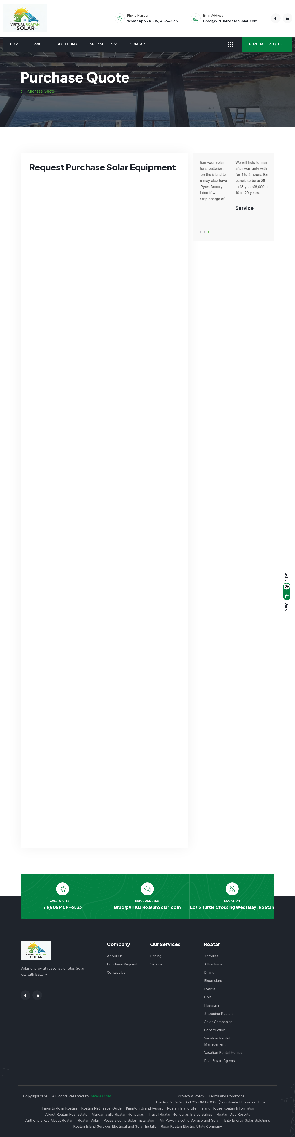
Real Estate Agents (219, 1060)
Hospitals (211, 1005)
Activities (211, 956)
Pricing (155, 956)
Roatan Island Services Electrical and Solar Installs (114, 1126)
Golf (207, 997)
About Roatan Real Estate (66, 1114)
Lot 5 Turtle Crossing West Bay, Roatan (232, 907)
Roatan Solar (88, 1120)
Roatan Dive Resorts (233, 1114)
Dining (209, 972)
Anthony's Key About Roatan (49, 1120)
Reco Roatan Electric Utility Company (191, 1126)
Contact (138, 44)
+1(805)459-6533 (62, 907)
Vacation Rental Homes (223, 1052)
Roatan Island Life (181, 1108)
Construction (214, 1030)
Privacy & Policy (191, 1096)
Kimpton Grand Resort (144, 1108)
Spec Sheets (101, 44)
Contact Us (116, 972)
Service (156, 964)
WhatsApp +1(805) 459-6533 (152, 21)
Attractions (213, 964)
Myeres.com (101, 1096)
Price (39, 44)
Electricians (213, 980)
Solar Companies (218, 1022)
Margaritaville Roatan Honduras (118, 1114)
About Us (115, 956)
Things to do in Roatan (58, 1108)
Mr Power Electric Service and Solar (190, 1120)
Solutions (67, 44)
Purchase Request (267, 44)
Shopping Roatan (218, 1013)
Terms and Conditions (226, 1096)
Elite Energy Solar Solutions (247, 1120)
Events (209, 989)
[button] (200, 232)
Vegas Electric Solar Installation (129, 1120)
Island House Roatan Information (228, 1108)
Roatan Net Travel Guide (101, 1108)
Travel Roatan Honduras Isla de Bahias (180, 1114)
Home (15, 44)
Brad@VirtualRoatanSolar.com (230, 21)
